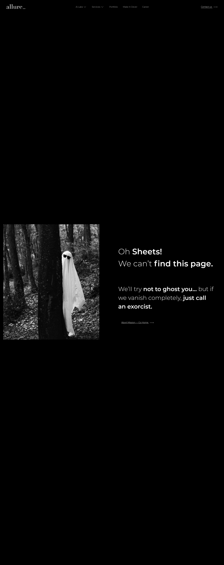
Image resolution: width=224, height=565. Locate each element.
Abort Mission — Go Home (135, 322)
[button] (81, 7)
